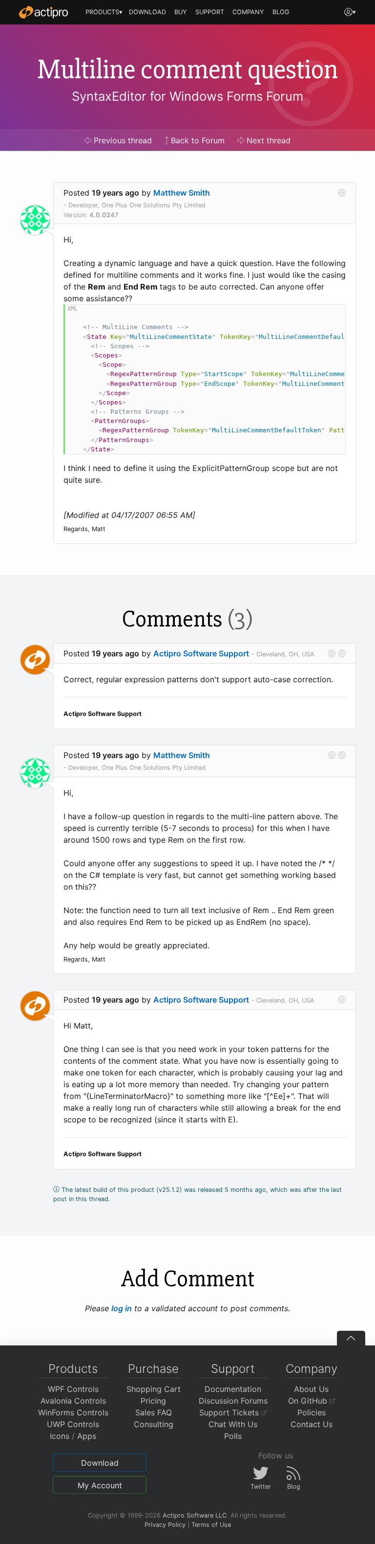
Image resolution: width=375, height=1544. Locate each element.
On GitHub (309, 1401)
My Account (100, 1485)
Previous (121, 140)
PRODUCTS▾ (104, 12)
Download (100, 1463)
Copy (333, 313)
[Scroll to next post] (342, 193)
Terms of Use (211, 1524)
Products (73, 1369)
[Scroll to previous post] (331, 653)
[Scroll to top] (351, 1338)
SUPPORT (209, 12)
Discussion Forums (233, 1401)
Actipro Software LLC (195, 1515)
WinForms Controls (73, 1412)
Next (267, 140)
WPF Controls (73, 1389)
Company (311, 1369)
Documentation (233, 1389)
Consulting (153, 1424)
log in (121, 1308)
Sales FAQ (153, 1412)
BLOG (281, 12)
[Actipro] (43, 12)
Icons (59, 1436)
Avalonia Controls (73, 1401)
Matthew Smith (181, 193)
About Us (311, 1389)
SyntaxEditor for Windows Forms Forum (187, 96)
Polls (233, 1436)
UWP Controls (73, 1424)
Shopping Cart (153, 1389)
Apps (86, 1436)
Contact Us (312, 1424)
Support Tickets (230, 1412)
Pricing (153, 1401)
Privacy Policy (165, 1524)
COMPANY (248, 12)
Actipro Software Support (201, 653)
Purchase (153, 1369)
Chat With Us (232, 1424)
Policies (311, 1412)
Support (233, 1369)
